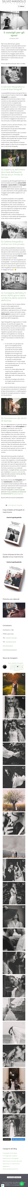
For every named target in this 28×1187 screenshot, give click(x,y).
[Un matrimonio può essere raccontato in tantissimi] (14, 893)
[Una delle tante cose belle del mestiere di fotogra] (14, 916)
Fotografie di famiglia (10, 1153)
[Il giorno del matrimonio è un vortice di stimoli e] (14, 1125)
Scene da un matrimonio (11, 1163)
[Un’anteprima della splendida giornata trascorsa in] (14, 707)
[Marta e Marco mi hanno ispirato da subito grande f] (14, 986)
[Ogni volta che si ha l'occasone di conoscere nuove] (14, 777)
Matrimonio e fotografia (11, 1158)
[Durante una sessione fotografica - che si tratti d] (14, 754)
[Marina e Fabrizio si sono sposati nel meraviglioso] (14, 730)
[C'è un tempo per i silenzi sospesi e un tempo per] (14, 1056)
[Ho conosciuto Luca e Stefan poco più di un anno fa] (14, 939)
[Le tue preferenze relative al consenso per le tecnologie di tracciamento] (2, 1185)
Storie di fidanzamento (10, 1169)
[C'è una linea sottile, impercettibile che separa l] (14, 823)
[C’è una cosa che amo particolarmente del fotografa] (14, 870)
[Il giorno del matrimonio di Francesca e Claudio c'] (14, 1009)
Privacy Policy (10, 1177)
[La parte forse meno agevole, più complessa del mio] (14, 800)
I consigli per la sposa (15, 505)
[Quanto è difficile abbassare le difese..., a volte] (14, 1102)
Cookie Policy (18, 1177)
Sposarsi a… (6, 1166)
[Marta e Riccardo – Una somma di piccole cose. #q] (14, 684)
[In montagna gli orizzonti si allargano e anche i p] (14, 846)
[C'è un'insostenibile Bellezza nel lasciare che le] (14, 1032)
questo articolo (17, 472)
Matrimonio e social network (12, 1161)
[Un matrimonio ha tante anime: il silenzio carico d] (14, 1079)
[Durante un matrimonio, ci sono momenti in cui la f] (14, 963)
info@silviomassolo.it (10, 649)
